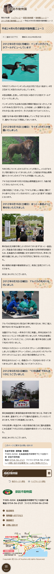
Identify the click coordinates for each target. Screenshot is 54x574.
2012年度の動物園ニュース (11, 21)
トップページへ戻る (38, 481)
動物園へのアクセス (14, 515)
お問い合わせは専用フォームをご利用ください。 (28, 463)
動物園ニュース (41, 17)
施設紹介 (10, 520)
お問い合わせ (12, 525)
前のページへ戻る (18, 481)
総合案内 (10, 511)
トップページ (16, 17)
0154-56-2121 (17, 460)
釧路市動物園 (28, 17)
